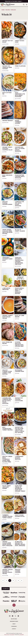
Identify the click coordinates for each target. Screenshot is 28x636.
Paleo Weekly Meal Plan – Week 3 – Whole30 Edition (19, 291)
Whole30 (13, 9)
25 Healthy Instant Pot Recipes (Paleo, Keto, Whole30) (20, 543)
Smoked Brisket (7, 120)
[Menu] (26, 4)
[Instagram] (9, 616)
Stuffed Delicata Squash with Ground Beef (19, 344)
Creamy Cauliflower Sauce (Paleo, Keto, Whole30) (7, 543)
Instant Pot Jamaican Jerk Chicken (7, 67)
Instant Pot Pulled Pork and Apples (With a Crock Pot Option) (19, 430)
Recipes (8, 9)
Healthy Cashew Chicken (17, 571)
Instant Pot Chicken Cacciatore (19, 399)
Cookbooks (14, 626)
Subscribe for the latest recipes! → (14, 1)
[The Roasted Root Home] (8, 4)
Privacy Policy (6, 634)
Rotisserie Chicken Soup (19, 370)
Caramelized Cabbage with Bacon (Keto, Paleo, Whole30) (7, 400)
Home (3, 9)
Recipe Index (14, 618)
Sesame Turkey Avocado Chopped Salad (7, 149)
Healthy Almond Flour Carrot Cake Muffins (7, 372)
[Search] (23, 4)
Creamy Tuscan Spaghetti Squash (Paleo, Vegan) (7, 571)
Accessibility (12, 634)
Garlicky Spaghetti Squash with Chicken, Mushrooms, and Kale (19, 261)
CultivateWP (21, 634)
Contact (14, 628)
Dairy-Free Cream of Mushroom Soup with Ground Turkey (20, 488)
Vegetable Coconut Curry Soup (7, 259)
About (14, 623)
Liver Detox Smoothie (6, 289)
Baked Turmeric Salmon (18, 122)
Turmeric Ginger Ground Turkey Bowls (7, 516)
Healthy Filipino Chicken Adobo (7, 203)
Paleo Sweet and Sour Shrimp (6, 487)
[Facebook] (12, 616)
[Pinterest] (18, 616)
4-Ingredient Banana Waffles (19, 458)
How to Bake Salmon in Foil (20, 515)
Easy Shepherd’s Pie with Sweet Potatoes (20, 94)
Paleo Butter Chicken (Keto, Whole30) (20, 176)
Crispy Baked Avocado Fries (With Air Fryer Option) (7, 231)
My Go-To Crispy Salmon (20, 230)
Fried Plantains (20, 66)
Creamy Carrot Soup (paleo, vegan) (7, 317)
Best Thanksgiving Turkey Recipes (7, 429)
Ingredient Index (14, 621)
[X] (15, 616)
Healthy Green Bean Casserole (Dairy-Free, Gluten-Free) (7, 459)
